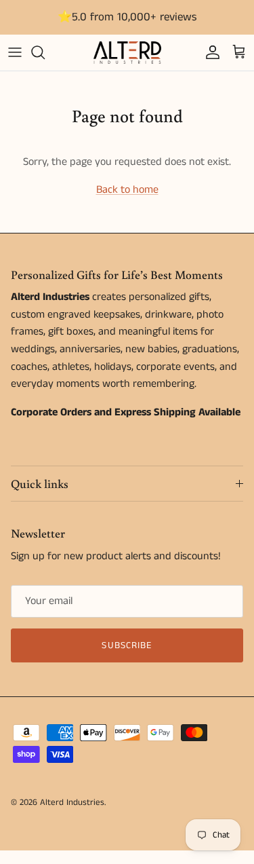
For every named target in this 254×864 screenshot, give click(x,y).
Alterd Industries (72, 802)
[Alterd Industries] (127, 52)
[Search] (45, 52)
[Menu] (15, 52)
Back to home (127, 190)
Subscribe (127, 645)
